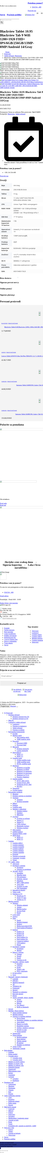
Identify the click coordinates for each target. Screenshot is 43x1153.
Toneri (19, 999)
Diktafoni (20, 881)
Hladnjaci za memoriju (24, 771)
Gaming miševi (18, 843)
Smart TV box (21, 898)
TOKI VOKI (17, 1047)
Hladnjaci (16, 766)
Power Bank (21, 1018)
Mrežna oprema (13, 901)
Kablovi (19, 924)
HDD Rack (16, 835)
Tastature (15, 798)
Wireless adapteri (22, 905)
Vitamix (11, 1090)
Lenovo (3, 352)
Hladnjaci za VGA (23, 775)
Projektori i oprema (19, 866)
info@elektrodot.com (9, 618)
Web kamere (17, 830)
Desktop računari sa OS (20, 718)
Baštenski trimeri (13, 1101)
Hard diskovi (17, 752)
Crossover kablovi (23, 941)
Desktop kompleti (22, 801)
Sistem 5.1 (20, 822)
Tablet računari (20, 114)
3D (14, 984)
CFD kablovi (21, 943)
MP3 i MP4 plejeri (23, 882)
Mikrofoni (20, 815)
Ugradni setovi (13, 1056)
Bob (9, 1092)
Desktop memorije (23, 749)
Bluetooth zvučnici (23, 826)
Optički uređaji (17, 779)
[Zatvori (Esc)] (7, 1150)
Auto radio (20, 884)
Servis (6, 1137)
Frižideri (11, 1052)
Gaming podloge (18, 849)
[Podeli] (5, 1150)
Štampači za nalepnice (20, 992)
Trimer (10, 1131)
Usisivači (11, 1109)
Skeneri (15, 990)
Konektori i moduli (19, 947)
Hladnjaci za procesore (24, 773)
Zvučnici (15, 817)
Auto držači (20, 1022)
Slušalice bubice (22, 811)
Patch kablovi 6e (22, 939)
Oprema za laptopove (20, 726)
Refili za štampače (23, 1007)
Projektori (20, 867)
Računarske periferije (15, 792)
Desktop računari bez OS (21, 717)
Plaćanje (13, 706)
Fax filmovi (20, 1005)
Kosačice (11, 1099)
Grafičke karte (17, 758)
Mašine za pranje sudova (16, 1062)
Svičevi (15, 916)
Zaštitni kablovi (18, 832)
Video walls (16, 892)
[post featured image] (40, 314)
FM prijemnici (21, 877)
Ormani (19, 954)
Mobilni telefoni (18, 1014)
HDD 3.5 (20, 756)
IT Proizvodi (8, 713)
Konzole (15, 854)
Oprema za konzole (19, 856)
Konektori (20, 948)
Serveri (10, 1009)
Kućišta (15, 734)
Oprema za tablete (18, 730)
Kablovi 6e (20, 933)
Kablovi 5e (20, 932)
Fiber (14, 918)
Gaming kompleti (18, 847)
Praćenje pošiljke (9, 1139)
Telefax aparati (21, 1041)
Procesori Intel (21, 745)
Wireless (15, 903)
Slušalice (20, 813)
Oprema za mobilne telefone (22, 1016)
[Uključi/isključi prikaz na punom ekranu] (3, 1150)
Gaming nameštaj (18, 852)
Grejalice (15, 1079)
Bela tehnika (8, 1050)
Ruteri (19, 913)
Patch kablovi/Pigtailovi (24, 928)
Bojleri (10, 1073)
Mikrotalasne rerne (14, 1071)
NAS (14, 975)
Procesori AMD (22, 743)
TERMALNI (17, 986)
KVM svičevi (17, 973)
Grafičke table (17, 807)
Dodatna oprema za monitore (22, 796)
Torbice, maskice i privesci (25, 1028)
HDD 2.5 (20, 754)
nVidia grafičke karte (23, 760)
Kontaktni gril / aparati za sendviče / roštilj (22, 1126)
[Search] (2, 22)
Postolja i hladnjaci (23, 777)
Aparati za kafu (13, 1120)
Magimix (11, 1086)
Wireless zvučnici (22, 828)
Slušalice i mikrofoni (19, 809)
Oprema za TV (17, 894)
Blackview (11, 114)
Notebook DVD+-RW (24, 784)
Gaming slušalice (18, 850)
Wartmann (11, 1088)
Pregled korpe (5, 706)
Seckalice (11, 1116)
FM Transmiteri (22, 888)
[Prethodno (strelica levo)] (1, 1152)
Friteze (10, 1113)
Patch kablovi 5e (22, 937)
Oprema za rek (21, 960)
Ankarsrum (12, 1084)
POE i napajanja (22, 971)
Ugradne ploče (17, 1060)
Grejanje (11, 1077)
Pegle (10, 1122)
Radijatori (16, 1080)
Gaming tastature (18, 845)
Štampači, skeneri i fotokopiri (18, 977)
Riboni (19, 1003)
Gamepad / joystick (19, 858)
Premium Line (9, 1082)
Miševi (15, 803)
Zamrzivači (12, 1069)
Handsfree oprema (23, 1026)
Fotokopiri (16, 988)
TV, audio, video (13, 862)
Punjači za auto (22, 1030)
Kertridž (19, 1001)
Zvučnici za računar (23, 818)
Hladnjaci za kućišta (23, 767)
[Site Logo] (29, 15)
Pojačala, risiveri (22, 879)
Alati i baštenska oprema (12, 1096)
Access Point (21, 911)
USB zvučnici (21, 824)
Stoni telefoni (21, 1039)
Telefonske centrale (19, 1048)
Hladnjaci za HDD (23, 769)
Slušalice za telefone (23, 1045)
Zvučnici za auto (22, 886)
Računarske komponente (16, 732)
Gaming (11, 841)
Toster (10, 1124)
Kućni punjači (21, 1031)
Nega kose (11, 1135)
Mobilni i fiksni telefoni (16, 1011)
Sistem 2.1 (20, 820)
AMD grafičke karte (23, 762)
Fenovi (10, 1129)
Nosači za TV (21, 896)
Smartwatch (16, 1033)
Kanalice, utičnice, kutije (21, 962)
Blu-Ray (19, 786)
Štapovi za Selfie (22, 1024)
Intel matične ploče (23, 737)
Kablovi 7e (20, 935)
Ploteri (15, 996)
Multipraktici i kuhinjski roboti (18, 1118)
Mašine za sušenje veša (16, 1065)
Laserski (15, 979)
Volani (15, 860)
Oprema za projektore (24, 869)
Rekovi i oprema (18, 952)
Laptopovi (16, 724)
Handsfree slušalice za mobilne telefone (30, 1020)
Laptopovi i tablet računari (17, 722)
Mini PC (11, 720)
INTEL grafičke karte (24, 764)
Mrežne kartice (22, 909)
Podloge (15, 805)
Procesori (16, 741)
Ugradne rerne (17, 1058)
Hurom (10, 1094)
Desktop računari (14, 715)
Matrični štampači (18, 982)
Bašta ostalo (12, 1103)
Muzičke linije (21, 875)
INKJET (15, 981)
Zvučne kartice (17, 790)
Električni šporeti (14, 1067)
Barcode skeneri (18, 994)
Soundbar (20, 873)
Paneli (19, 920)
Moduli (19, 950)
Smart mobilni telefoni (20, 1013)
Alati (10, 1097)
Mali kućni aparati (10, 1107)
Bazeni (10, 1105)
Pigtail (19, 945)
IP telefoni (20, 1043)
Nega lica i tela (9, 1128)
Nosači (19, 956)
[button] (1, 709)
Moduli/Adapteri (22, 922)
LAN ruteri (16, 915)
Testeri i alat (21, 969)
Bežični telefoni (22, 1037)
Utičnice (19, 965)
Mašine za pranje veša (15, 1063)
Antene (19, 907)
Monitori (15, 794)
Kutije (19, 967)
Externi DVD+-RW (23, 783)
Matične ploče (17, 735)
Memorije (16, 747)
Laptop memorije (22, 751)
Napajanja (16, 788)
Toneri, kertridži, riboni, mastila (23, 998)
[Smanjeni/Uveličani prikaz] (1, 1150)
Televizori (16, 864)
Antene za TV (21, 899)
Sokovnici (11, 1114)
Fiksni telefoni (17, 1035)
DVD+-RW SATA (23, 781)
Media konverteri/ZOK (24, 926)
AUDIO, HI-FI (18, 871)
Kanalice (20, 964)
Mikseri (10, 1111)
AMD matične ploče (23, 739)
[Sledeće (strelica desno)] (3, 1152)
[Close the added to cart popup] (17, 706)
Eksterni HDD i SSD (20, 833)
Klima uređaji (12, 1054)
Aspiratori (11, 1075)
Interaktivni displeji (19, 890)
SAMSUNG (4, 381)
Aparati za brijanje (14, 1133)
